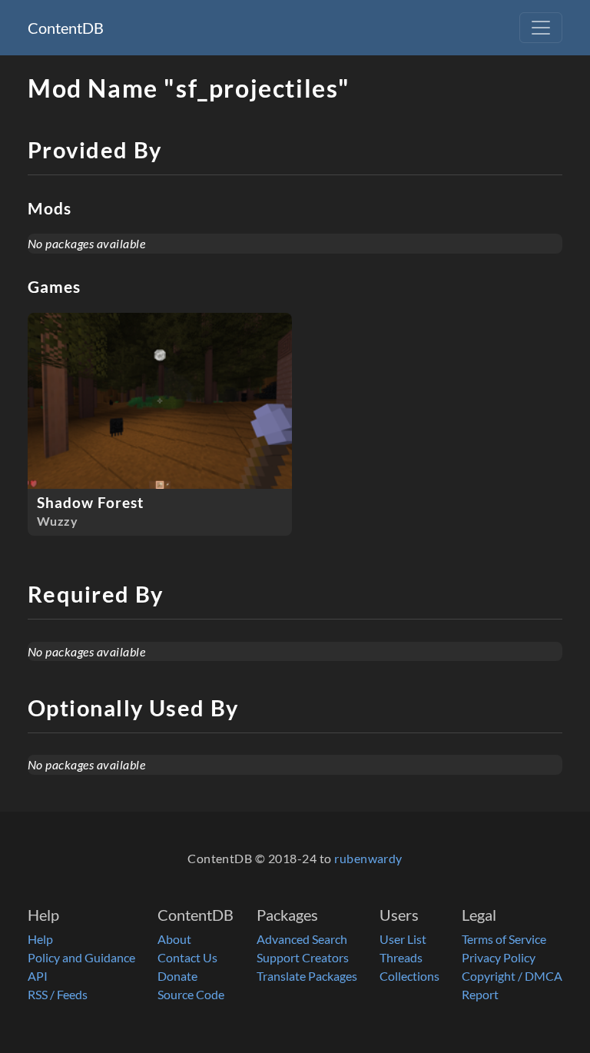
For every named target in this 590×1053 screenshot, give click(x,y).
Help (40, 939)
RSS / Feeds (58, 994)
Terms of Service (504, 939)
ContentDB (66, 27)
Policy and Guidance (81, 957)
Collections (409, 975)
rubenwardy (368, 858)
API (38, 975)
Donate (177, 975)
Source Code (190, 994)
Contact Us (187, 957)
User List (403, 939)
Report (480, 994)
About (174, 939)
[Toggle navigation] (540, 27)
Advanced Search (302, 939)
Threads (401, 957)
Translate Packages (307, 975)
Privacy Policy (498, 957)
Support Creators (303, 957)
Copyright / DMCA (512, 975)
